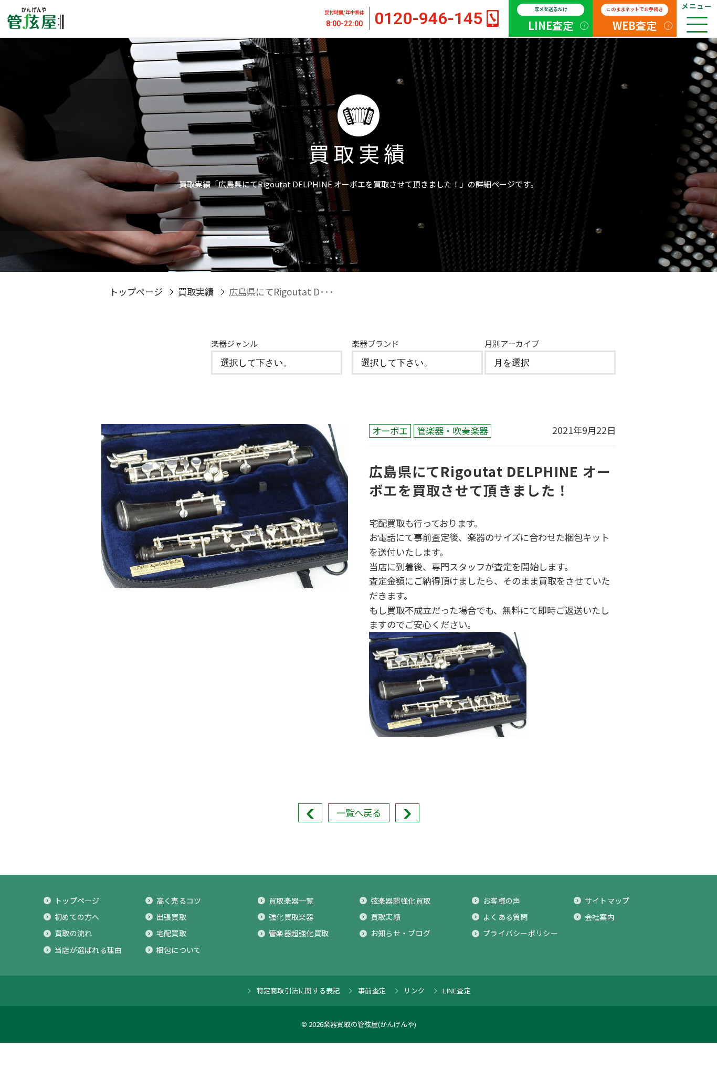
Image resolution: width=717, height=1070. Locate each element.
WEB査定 (634, 19)
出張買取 (171, 916)
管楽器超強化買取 (299, 933)
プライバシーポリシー (520, 933)
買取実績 (196, 291)
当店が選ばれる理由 (88, 950)
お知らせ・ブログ (400, 933)
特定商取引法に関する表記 (298, 990)
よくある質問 (505, 916)
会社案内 (600, 916)
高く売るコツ (179, 900)
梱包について (179, 950)
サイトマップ (607, 900)
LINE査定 (550, 19)
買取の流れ (73, 933)
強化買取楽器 (291, 916)
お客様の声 (501, 900)
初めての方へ (77, 916)
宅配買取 (171, 933)
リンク (414, 990)
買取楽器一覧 (291, 900)
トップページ (136, 291)
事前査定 (372, 990)
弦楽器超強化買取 (400, 900)
